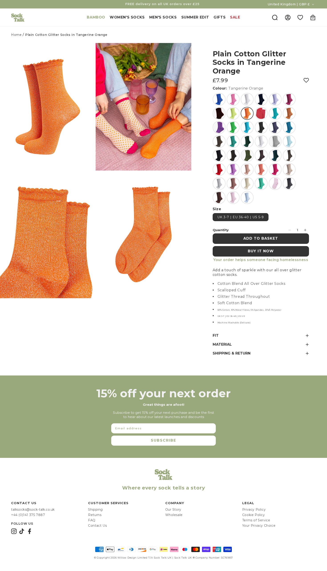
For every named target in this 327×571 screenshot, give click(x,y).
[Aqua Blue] (275, 113)
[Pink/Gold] (247, 169)
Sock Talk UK (163, 557)
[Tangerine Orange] (247, 113)
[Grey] (275, 141)
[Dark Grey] (289, 183)
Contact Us (97, 525)
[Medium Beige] (289, 169)
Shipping (95, 509)
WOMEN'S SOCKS (127, 17)
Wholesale (174, 514)
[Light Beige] (247, 183)
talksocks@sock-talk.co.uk (33, 509)
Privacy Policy (254, 509)
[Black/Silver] (261, 127)
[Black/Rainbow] (261, 155)
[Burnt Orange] (289, 113)
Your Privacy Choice (258, 525)
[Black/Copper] (289, 155)
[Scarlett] (219, 169)
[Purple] (219, 127)
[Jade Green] (261, 183)
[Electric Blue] (219, 99)
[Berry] (289, 99)
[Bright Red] (261, 113)
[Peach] (261, 169)
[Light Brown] (233, 183)
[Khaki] (247, 155)
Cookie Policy (253, 514)
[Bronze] (233, 155)
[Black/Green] (247, 141)
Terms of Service (256, 520)
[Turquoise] (247, 127)
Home (16, 34)
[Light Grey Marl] (219, 183)
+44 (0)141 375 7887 (28, 514)
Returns (94, 514)
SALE (235, 17)
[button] (275, 17)
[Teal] (289, 127)
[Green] (233, 141)
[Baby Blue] (247, 197)
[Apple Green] (233, 127)
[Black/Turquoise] (275, 155)
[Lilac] (275, 99)
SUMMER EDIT (195, 17)
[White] (247, 99)
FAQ (91, 520)
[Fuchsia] (275, 169)
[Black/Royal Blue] (261, 99)
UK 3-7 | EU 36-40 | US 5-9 (240, 217)
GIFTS (220, 17)
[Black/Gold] (219, 141)
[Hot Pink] (233, 99)
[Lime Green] (233, 113)
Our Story (173, 509)
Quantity (221, 230)
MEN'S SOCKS (163, 17)
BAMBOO (96, 17)
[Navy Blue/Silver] (275, 127)
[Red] (219, 113)
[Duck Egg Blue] (289, 141)
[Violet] (233, 169)
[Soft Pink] (275, 183)
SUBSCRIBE (163, 440)
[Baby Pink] (233, 197)
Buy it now (261, 251)
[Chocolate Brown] (219, 197)
